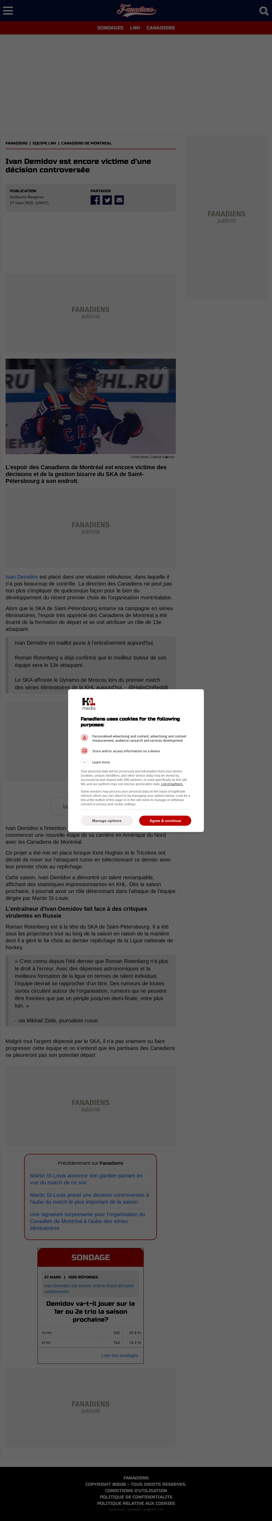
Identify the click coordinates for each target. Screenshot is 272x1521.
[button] (136, 762)
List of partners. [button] (172, 784)
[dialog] (136, 760)
